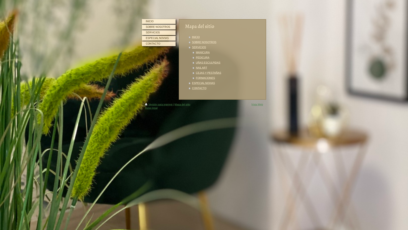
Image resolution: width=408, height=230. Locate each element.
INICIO (196, 37)
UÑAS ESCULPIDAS (208, 62)
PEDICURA (202, 57)
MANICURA (203, 52)
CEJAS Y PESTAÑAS (208, 73)
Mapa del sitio (182, 104)
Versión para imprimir (160, 104)
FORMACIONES (205, 78)
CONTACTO (199, 88)
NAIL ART (201, 67)
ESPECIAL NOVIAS (203, 83)
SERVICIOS (199, 47)
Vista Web (257, 104)
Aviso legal (151, 108)
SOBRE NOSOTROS (204, 42)
